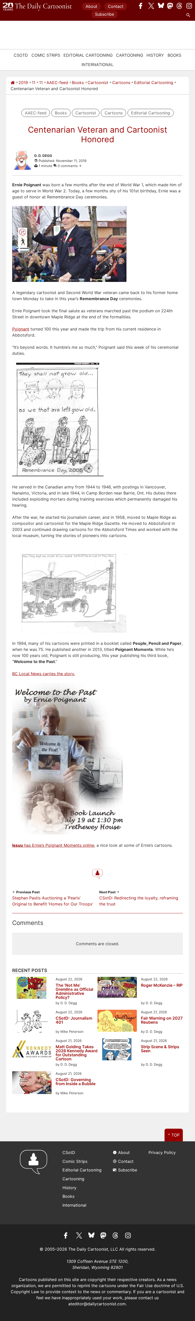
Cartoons (121, 82)
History (155, 55)
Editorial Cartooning (88, 55)
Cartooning (129, 55)
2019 (23, 82)
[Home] (13, 82)
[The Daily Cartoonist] (37, 7)
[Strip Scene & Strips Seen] (117, 1050)
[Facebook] (142, 6)
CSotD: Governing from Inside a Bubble (75, 1082)
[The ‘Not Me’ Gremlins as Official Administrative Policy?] (32, 988)
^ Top (174, 1135)
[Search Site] (189, 15)
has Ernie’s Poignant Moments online (53, 845)
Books (174, 55)
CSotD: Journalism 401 (74, 1020)
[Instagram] (189, 6)
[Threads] (180, 6)
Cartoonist (98, 82)
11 (33, 82)
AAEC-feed (57, 82)
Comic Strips (45, 55)
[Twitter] (151, 6)
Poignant (20, 329)
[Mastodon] (170, 6)
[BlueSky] (161, 6)
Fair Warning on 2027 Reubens (162, 1020)
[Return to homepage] (35, 1182)
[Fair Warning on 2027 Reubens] (117, 1021)
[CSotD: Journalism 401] (32, 1022)
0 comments (68, 166)
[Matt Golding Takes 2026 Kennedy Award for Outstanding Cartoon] (32, 1050)
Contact (115, 6)
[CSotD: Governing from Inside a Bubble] (32, 1083)
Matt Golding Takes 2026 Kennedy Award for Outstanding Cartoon (77, 1053)
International (97, 64)
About (91, 6)
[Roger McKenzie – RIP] (117, 988)
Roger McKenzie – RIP (162, 985)
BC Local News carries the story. (43, 673)
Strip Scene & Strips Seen (160, 1049)
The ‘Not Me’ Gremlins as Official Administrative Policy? (74, 991)
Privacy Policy (162, 1152)
